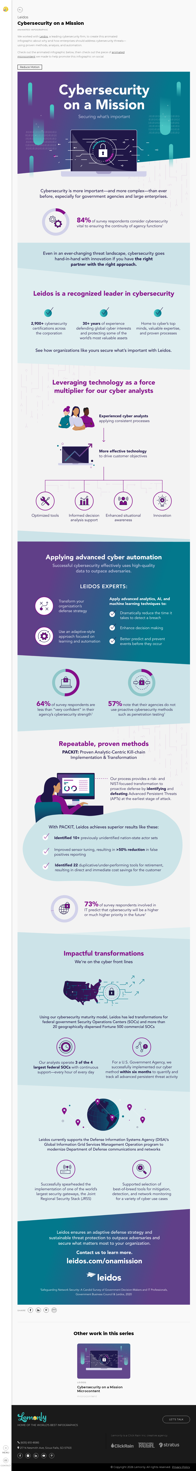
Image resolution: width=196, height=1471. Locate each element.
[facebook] (30, 1310)
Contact (6, 1465)
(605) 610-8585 (29, 1442)
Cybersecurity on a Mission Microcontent (100, 1389)
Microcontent (87, 1396)
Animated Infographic (33, 29)
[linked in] (38, 1310)
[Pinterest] (46, 1310)
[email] (54, 1310)
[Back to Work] (20, 9)
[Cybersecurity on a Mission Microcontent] (103, 1377)
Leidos (23, 17)
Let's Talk (176, 1419)
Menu (5, 1452)
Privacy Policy (181, 1467)
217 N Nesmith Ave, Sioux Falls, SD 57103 (45, 1447)
